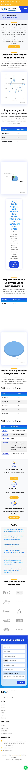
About (3, 707)
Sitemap (3, 718)
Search (3, 725)
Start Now (14, 478)
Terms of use (9, 759)
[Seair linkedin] (7, 697)
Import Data (4, 728)
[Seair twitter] (12, 697)
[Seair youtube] (5, 697)
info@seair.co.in (7, 750)
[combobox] (5, 660)
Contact (3, 710)
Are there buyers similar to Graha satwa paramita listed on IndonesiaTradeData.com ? (13, 537)
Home (3, 705)
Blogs (2, 713)
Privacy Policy (18, 759)
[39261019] (5, 439)
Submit (21, 682)
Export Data (4, 731)
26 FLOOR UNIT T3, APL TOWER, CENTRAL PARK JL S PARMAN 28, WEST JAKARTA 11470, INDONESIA (14, 743)
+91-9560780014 (8, 748)
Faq (2, 715)
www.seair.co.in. (16, 755)
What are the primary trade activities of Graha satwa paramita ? (14, 552)
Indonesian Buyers (6, 733)
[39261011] (5, 435)
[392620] (5, 443)
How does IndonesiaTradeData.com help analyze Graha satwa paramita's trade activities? (13, 561)
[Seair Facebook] (2, 697)
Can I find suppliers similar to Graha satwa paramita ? (12, 545)
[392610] (4, 430)
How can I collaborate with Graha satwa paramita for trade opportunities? (13, 570)
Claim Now (14, 498)
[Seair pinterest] (10, 697)
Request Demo (14, 47)
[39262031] (5, 453)
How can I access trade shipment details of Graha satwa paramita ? (14, 530)
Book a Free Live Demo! (14, 264)
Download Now (14, 517)
